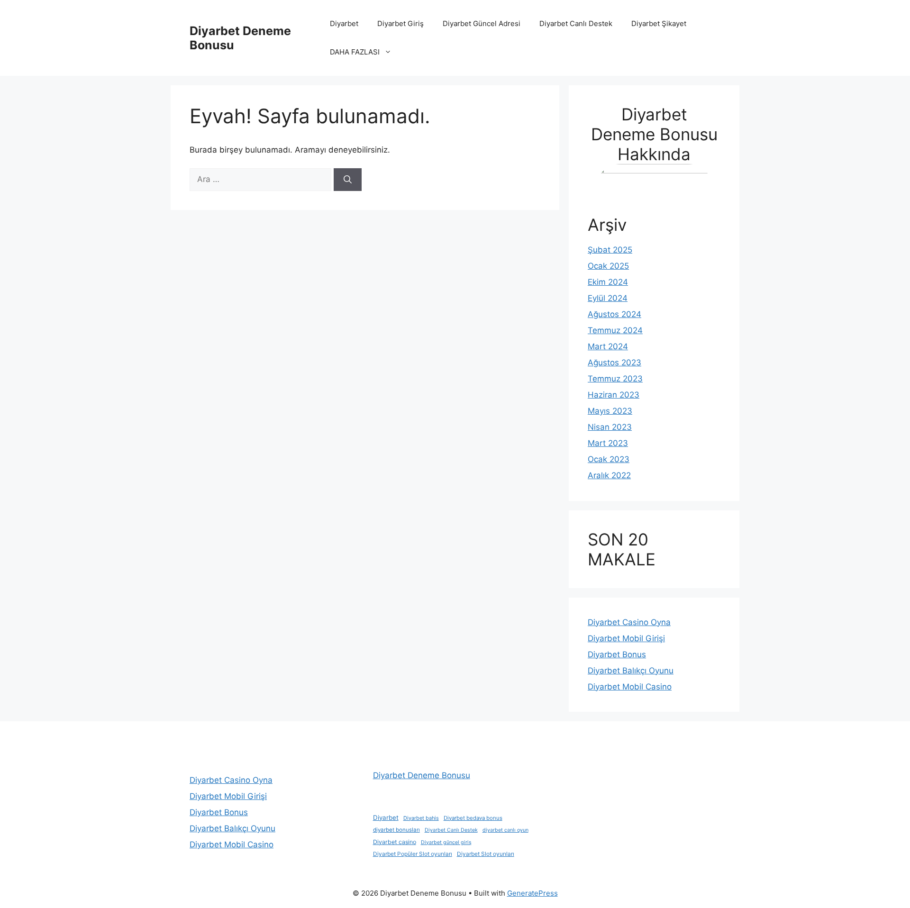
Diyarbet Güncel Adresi (481, 23)
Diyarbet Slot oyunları (485, 854)
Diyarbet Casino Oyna (629, 622)
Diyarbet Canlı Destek (575, 23)
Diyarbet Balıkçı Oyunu (630, 670)
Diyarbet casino (394, 841)
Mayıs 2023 (610, 411)
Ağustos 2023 (614, 362)
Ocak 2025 (608, 266)
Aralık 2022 (609, 475)
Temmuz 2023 (615, 378)
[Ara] (348, 179)
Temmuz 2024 (615, 330)
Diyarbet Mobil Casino (630, 686)
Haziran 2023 (613, 395)
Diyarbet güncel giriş (446, 842)
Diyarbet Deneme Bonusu (421, 775)
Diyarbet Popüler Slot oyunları (412, 854)
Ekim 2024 (608, 282)
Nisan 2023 (610, 427)
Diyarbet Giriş (400, 23)
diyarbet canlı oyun (505, 830)
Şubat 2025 (610, 249)
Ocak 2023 (608, 459)
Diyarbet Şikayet (658, 23)
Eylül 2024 (608, 298)
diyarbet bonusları (396, 829)
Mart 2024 (608, 346)
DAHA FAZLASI (355, 51)
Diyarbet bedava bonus (473, 818)
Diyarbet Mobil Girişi (626, 638)
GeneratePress (532, 893)
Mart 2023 (608, 443)
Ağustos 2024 (614, 314)
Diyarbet (344, 23)
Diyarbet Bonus (617, 654)
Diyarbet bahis (421, 818)
